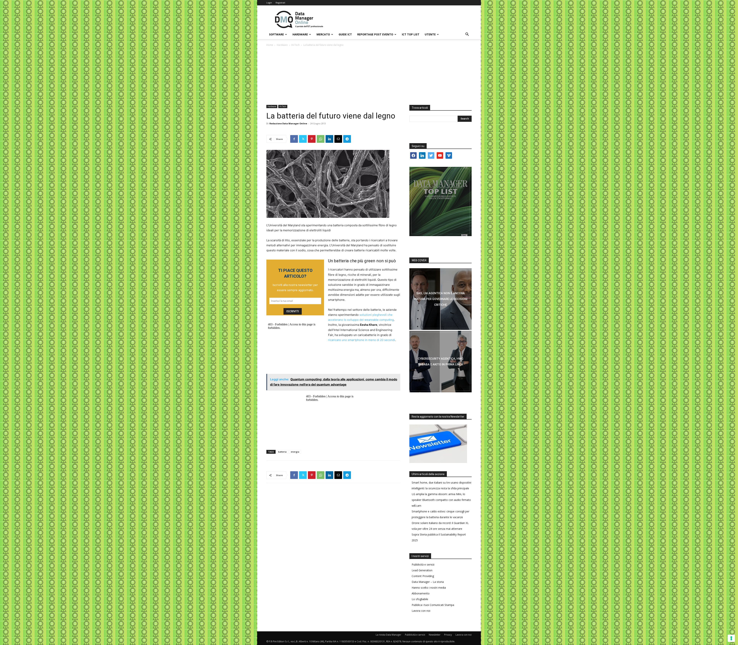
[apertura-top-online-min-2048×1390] (440, 201)
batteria (282, 451)
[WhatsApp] (320, 139)
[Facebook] (294, 139)
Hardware (300, 34)
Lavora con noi (421, 610)
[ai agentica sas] (440, 299)
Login (269, 2)
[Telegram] (347, 139)
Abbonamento (421, 593)
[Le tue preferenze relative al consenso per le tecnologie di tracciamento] (731, 638)
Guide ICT (345, 34)
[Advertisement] (369, 76)
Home (269, 45)
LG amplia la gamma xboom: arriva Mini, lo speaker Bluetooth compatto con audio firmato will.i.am (441, 499)
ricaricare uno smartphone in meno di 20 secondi (361, 340)
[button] (467, 35)
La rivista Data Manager (388, 634)
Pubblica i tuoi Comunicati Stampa (433, 605)
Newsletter (434, 634)
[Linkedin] (329, 139)
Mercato (323, 34)
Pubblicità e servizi (423, 564)
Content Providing (423, 576)
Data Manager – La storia (428, 582)
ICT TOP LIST (410, 34)
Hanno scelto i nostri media (429, 587)
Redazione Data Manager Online (288, 123)
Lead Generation (422, 570)
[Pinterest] (312, 139)
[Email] (338, 139)
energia (295, 451)
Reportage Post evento (375, 34)
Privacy (448, 634)
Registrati (280, 2)
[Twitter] (303, 139)
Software (276, 34)
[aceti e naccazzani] (440, 361)
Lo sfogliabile (420, 599)
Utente (430, 34)
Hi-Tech (295, 45)
